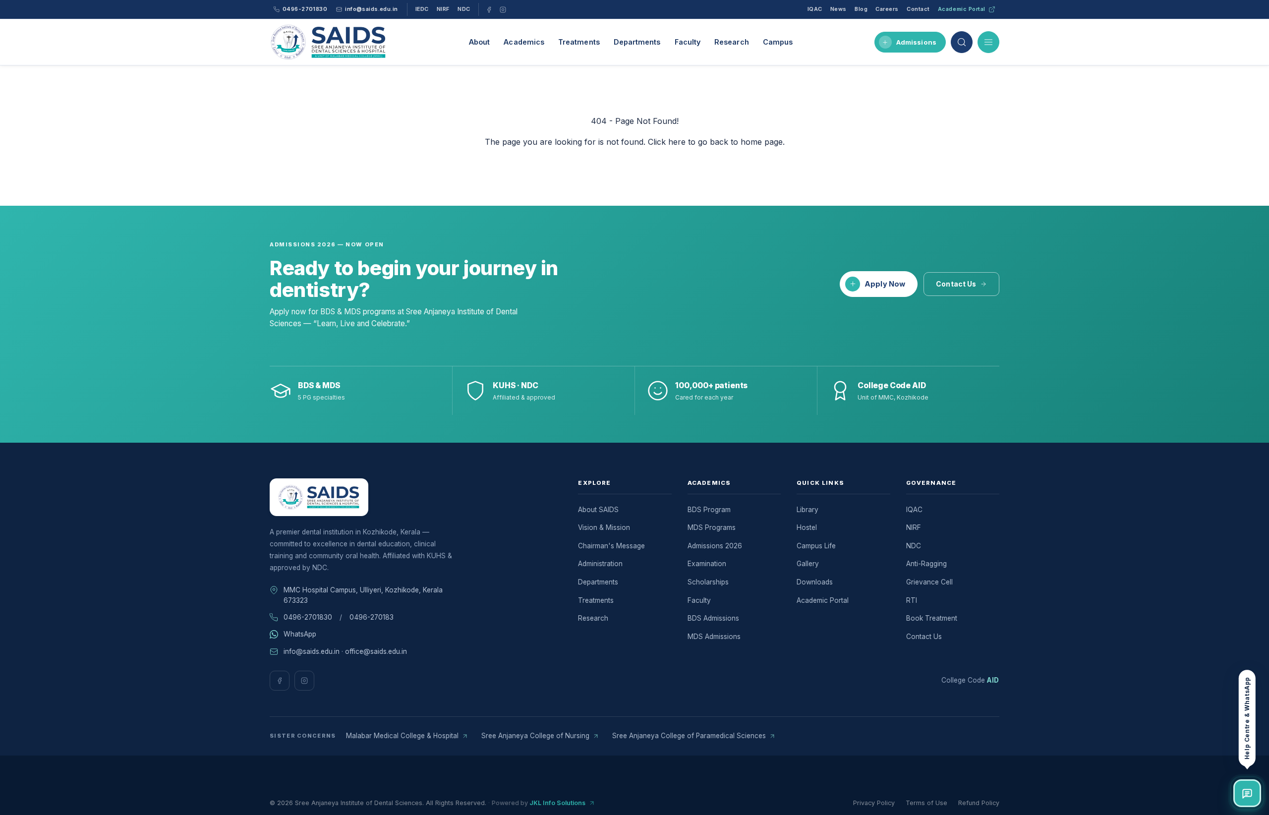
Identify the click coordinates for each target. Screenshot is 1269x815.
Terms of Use (926, 803)
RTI (911, 600)
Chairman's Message (611, 546)
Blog (861, 8)
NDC (464, 8)
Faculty (688, 42)
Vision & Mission (604, 527)
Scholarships (708, 582)
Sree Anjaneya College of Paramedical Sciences (689, 736)
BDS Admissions (713, 618)
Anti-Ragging (926, 564)
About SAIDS (598, 510)
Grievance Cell (929, 582)
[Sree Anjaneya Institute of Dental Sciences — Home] (328, 42)
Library (807, 510)
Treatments (579, 42)
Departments (637, 42)
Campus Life (816, 546)
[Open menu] (988, 42)
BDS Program (709, 510)
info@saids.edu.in (312, 651)
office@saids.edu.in (376, 651)
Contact (918, 8)
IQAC (815, 8)
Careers (887, 8)
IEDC (422, 8)
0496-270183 (371, 617)
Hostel (807, 527)
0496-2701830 (308, 617)
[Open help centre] (1247, 793)
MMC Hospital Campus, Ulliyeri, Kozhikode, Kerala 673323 (363, 595)
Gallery (808, 564)
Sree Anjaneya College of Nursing (535, 736)
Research (731, 42)
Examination (707, 564)
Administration (600, 564)
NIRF (443, 8)
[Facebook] (489, 9)
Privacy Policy (874, 803)
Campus (778, 42)
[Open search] (962, 42)
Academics (524, 42)
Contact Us (956, 284)
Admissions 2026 (715, 546)
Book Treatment (931, 618)
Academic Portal (961, 8)
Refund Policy (978, 803)
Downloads (815, 582)
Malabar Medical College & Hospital (402, 736)
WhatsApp (300, 634)
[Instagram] (503, 9)
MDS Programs (712, 527)
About (479, 42)
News (838, 8)
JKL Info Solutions (557, 803)
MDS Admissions (714, 636)
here (677, 142)
